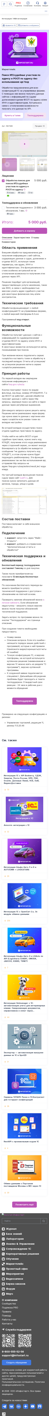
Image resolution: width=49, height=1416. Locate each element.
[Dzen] (25, 1406)
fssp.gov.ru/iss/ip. (16, 384)
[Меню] (4, 4)
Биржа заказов (15, 1283)
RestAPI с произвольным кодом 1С (21, 1141)
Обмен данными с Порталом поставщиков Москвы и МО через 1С (22, 1184)
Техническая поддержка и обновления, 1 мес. (19, 210)
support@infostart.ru (15, 1355)
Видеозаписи (14, 1278)
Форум (10, 1288)
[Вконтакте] (11, 1406)
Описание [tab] (7, 237)
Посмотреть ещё (24, 1204)
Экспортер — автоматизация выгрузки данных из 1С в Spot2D (23, 1053)
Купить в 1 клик (12, 115)
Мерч (9, 1293)
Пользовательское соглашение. (18, 1382)
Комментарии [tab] (9, 242)
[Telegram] (4, 1406)
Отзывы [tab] (35, 237)
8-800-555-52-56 (13, 1351)
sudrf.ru (24, 478)
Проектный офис (17, 1268)
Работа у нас (9, 1319)
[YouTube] (32, 1406)
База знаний (14, 1233)
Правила (6, 1311)
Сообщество (9, 1303)
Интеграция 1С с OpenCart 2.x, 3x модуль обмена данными (20, 912)
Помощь (6, 1315)
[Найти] (43, 1221)
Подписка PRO (10, 1307)
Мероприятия (15, 1273)
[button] (42, 164)
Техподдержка (35, 115)
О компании (9, 1300)
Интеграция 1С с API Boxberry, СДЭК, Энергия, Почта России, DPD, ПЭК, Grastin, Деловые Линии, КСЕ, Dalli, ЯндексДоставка (23, 779)
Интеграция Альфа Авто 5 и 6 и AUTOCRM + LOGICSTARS (20, 868)
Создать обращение (16, 1362)
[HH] (18, 1406)
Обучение (12, 1258)
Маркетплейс (8, 69)
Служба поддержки (18, 1329)
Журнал (11, 1228)
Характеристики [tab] (22, 237)
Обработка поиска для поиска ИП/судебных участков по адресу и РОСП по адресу (19, 186)
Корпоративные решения (22, 1253)
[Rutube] (39, 1406)
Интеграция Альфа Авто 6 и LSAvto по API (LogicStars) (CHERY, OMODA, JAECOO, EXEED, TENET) (23, 958)
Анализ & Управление (20, 1243)
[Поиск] (10, 4)
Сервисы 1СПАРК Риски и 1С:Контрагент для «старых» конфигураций (24, 1098)
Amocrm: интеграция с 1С (17, 825)
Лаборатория (15, 1238)
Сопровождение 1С (18, 1248)
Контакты (7, 1323)
